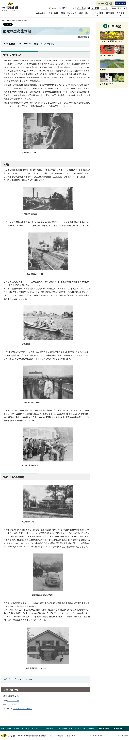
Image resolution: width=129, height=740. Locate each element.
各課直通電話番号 (121, 728)
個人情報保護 (48, 728)
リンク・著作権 (61, 728)
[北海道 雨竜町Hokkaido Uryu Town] (10, 7)
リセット (104, 8)
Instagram (110, 4)
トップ (4, 20)
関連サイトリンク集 (77, 728)
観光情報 (110, 13)
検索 (124, 8)
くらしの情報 (39, 13)
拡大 (83, 8)
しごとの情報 (97, 13)
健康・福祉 (84, 13)
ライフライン (25, 43)
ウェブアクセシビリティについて (14, 728)
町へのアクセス (105, 728)
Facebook (106, 4)
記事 (9, 20)
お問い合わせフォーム (22, 708)
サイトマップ (35, 728)
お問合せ (90, 728)
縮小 (78, 8)
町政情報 (120, 13)
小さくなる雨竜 (47, 43)
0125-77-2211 (13, 700)
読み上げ (67, 8)
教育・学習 (53, 13)
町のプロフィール (25, 679)
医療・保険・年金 (68, 13)
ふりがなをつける (55, 8)
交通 (36, 43)
